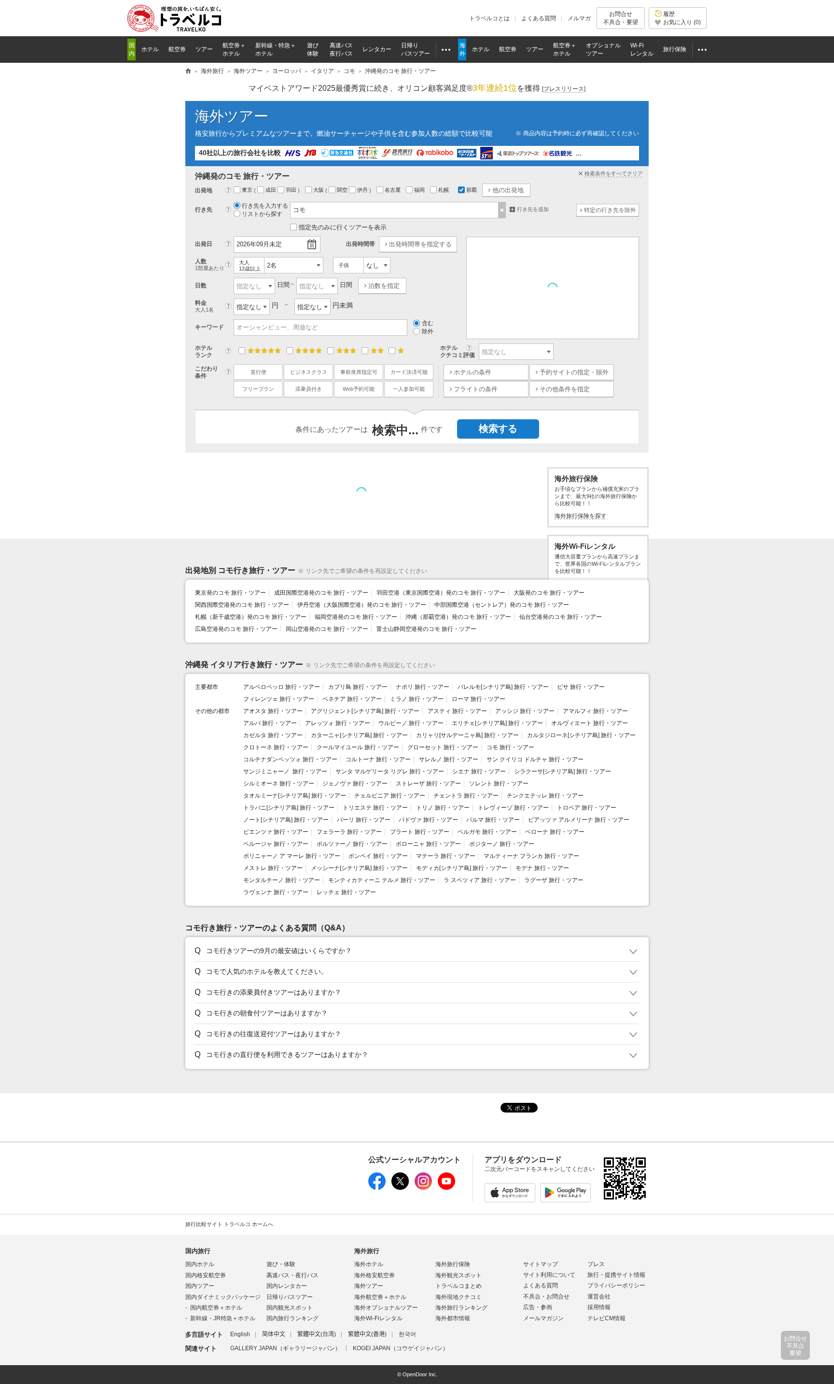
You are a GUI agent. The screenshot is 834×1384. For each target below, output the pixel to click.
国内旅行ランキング (292, 1318)
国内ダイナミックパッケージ (223, 1297)
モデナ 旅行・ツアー (542, 868)
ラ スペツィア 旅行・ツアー (480, 880)
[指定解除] (502, 210)
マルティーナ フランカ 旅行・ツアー (531, 856)
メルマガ (579, 18)
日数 (201, 285)
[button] (415, 951)
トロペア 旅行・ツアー (586, 807)
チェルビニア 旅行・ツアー (389, 795)
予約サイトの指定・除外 (574, 372)
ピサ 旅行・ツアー (581, 687)
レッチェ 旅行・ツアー (346, 892)
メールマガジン (543, 1318)
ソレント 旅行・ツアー (498, 783)
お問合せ (620, 18)
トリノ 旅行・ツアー (443, 807)
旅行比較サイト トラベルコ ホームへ (229, 1224)
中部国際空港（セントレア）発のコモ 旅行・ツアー (501, 604)
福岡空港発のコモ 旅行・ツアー (356, 617)
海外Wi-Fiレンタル (378, 1318)
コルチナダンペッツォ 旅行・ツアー (290, 759)
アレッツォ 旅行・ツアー (337, 723)
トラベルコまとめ (458, 1286)
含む (427, 323)
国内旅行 (197, 1251)
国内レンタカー (286, 1286)
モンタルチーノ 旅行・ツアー (281, 880)
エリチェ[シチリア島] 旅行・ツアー (497, 723)
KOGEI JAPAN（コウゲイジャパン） (400, 1348)
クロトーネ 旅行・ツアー (275, 747)
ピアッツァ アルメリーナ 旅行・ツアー (578, 819)
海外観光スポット (458, 1275)
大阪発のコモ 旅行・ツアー (549, 592)
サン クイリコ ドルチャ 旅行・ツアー (535, 759)
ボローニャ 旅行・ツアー (428, 844)
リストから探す (262, 214)
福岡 (420, 190)
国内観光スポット (289, 1307)
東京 (248, 190)
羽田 (292, 190)
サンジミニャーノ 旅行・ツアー (285, 771)
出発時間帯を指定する (420, 244)
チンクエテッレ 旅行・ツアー (545, 795)
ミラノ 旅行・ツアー (417, 699)
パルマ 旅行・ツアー (493, 819)
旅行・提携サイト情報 (616, 1274)
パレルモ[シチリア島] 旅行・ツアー (503, 687)
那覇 (471, 190)
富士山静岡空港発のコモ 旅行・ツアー (426, 629)
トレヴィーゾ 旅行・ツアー (513, 807)
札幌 (444, 190)
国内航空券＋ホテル (216, 1307)
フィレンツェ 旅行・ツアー (278, 699)
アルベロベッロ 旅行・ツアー (281, 687)
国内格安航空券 (205, 1275)
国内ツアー (199, 1286)
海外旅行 (366, 1251)
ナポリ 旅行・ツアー (422, 687)
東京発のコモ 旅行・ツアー (230, 592)
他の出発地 (508, 190)
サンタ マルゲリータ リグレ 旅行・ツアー (389, 771)
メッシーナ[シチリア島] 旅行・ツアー (359, 868)
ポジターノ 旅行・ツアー (501, 844)
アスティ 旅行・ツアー (457, 711)
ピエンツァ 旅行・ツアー (275, 831)
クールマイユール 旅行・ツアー (358, 747)
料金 (204, 306)
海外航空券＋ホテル (380, 1297)
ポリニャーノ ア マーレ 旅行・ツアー (291, 856)
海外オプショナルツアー (386, 1307)
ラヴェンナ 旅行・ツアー (275, 892)
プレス (596, 1264)
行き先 (203, 209)
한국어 (407, 1334)
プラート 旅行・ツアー (419, 831)
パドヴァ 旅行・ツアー (428, 819)
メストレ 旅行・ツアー (273, 868)
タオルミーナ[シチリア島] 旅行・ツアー (294, 795)
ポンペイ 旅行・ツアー (378, 856)
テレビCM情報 (606, 1318)
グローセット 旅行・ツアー (442, 747)
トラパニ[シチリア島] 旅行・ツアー (288, 807)
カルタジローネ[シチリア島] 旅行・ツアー (581, 735)
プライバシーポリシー (616, 1285)
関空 (343, 190)
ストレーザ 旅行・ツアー (428, 783)
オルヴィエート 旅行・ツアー (589, 723)
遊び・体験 (280, 1264)
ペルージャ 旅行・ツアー (275, 844)
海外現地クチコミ (458, 1297)
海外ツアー (231, 116)
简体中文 (273, 1334)
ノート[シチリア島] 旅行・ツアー (286, 819)
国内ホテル (199, 1264)
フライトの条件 (476, 389)
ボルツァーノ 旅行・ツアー (352, 844)
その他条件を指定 (565, 389)
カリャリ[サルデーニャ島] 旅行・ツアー (467, 735)
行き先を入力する (265, 205)
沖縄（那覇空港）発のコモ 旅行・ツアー (458, 617)
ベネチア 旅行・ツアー (352, 699)
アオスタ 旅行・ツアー (273, 711)
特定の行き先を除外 (610, 210)
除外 (427, 331)
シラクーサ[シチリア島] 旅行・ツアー (562, 771)
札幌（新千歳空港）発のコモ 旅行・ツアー (250, 617)
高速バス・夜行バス (292, 1275)
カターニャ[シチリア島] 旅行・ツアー (359, 735)
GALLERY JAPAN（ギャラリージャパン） (285, 1348)
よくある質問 (538, 18)
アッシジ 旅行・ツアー (525, 711)
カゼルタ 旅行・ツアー (273, 735)
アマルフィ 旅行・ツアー (595, 711)
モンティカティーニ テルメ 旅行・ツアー (381, 880)
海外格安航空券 (374, 1275)
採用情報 (599, 1307)
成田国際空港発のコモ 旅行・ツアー (321, 592)
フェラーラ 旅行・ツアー (349, 831)
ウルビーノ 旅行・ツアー (411, 723)
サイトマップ (540, 1264)
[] (563, 89)
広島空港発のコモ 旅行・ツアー (236, 629)
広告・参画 (537, 1307)
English (240, 1334)
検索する (498, 428)
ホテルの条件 (472, 372)
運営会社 (599, 1296)
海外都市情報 (452, 1318)
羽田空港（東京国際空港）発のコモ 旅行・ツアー (440, 592)
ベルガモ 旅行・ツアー (487, 831)
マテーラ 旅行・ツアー (445, 856)
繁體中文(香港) (367, 1334)
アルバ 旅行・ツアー (270, 723)
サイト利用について (549, 1274)
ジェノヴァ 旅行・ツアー (355, 783)
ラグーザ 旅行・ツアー (554, 880)
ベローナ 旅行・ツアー (554, 831)
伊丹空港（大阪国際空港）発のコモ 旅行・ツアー (361, 604)
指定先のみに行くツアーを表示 (343, 227)
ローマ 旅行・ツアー (478, 699)
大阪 (319, 190)
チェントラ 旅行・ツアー (466, 795)
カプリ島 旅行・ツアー (358, 687)
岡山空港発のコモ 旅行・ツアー (327, 629)
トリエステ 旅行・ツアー (375, 807)
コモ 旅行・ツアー (510, 747)
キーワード (209, 327)
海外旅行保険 (452, 1264)
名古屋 (393, 190)
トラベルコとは (489, 18)
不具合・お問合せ (546, 1296)
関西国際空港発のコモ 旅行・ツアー (242, 604)
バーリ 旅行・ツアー (363, 819)
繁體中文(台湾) (316, 1334)
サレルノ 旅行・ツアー (448, 759)
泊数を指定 (384, 285)
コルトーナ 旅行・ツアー (378, 759)
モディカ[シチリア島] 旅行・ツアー (461, 868)
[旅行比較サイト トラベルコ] (188, 71)
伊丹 (363, 190)
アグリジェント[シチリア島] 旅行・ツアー (365, 711)
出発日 (203, 244)
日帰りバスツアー (289, 1297)
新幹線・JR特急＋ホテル (222, 1318)
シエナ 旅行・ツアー (479, 771)
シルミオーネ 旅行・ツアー (278, 783)
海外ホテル (368, 1264)
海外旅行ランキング (461, 1307)
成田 (271, 190)
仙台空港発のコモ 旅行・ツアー (560, 617)
